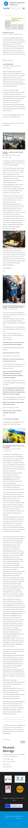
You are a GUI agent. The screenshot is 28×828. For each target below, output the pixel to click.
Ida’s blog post (6, 764)
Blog (16, 34)
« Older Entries (6, 739)
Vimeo (22, 798)
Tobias (5, 34)
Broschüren (20, 34)
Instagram (5, 798)
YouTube (17, 798)
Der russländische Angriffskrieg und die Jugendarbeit (13, 446)
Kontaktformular (12, 818)
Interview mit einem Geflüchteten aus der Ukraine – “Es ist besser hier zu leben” (14, 306)
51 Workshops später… (8, 759)
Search (22, 742)
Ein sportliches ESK (7, 766)
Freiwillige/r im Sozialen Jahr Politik (12, 66)
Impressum (10, 823)
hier (4, 54)
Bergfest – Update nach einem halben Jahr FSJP (13, 152)
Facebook (11, 798)
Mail (14, 800)
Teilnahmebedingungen (14, 825)
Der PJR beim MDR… (8, 64)
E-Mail (22, 818)
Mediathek (16, 117)
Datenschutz (17, 823)
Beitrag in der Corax (8, 32)
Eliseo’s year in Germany (9, 761)
